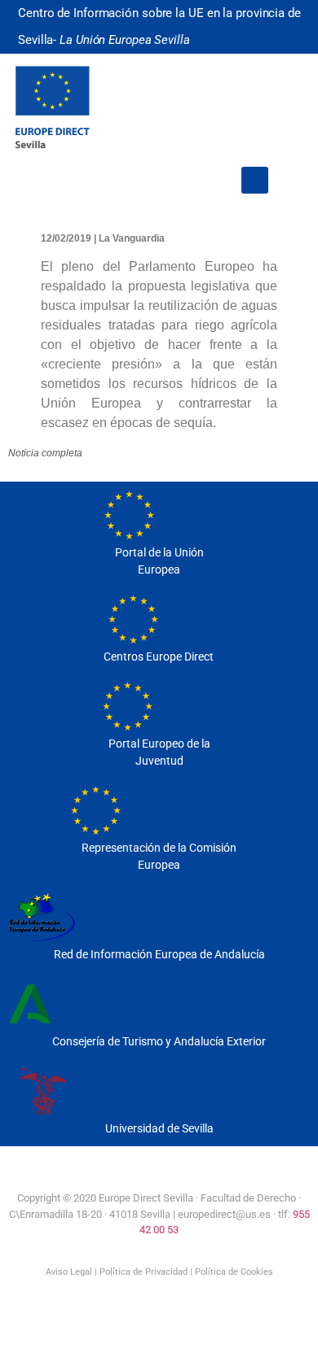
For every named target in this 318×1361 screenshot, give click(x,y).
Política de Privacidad (143, 1272)
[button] (254, 180)
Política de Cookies (234, 1272)
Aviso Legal (69, 1272)
